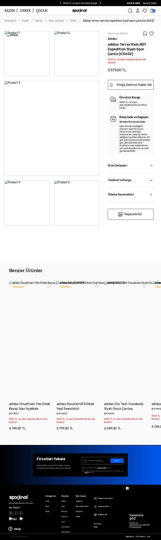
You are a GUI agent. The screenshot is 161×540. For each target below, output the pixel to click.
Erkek (73, 20)
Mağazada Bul (133, 214)
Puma (63, 506)
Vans (63, 522)
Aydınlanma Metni (102, 467)
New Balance (65, 527)
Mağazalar (79, 511)
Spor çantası (56, 20)
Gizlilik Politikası (130, 536)
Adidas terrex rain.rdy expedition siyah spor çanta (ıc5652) (118, 20)
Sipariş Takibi (150, 3)
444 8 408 (133, 3)
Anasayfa (10, 20)
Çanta (39, 20)
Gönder (116, 461)
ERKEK (25, 10)
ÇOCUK (41, 10)
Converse (64, 516)
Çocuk (47, 511)
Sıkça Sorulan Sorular (82, 506)
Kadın (25, 20)
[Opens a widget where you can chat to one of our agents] (15, 529)
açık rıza (87, 472)
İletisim (78, 516)
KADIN (10, 10)
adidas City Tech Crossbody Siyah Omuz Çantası (124, 406)
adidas (63, 501)
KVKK (148, 536)
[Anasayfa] (79, 10)
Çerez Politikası (140, 536)
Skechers (64, 511)
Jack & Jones (65, 532)
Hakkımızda (79, 501)
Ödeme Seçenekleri (121, 194)
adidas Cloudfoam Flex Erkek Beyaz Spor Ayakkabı (29, 406)
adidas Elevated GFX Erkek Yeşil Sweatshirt (75, 406)
